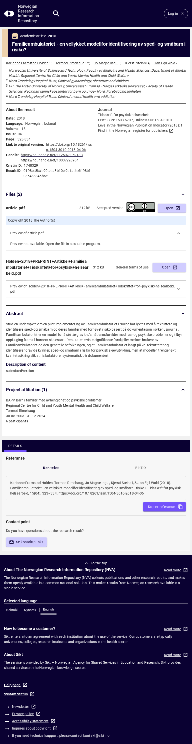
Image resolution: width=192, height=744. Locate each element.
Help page (12, 685)
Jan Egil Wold (165, 63)
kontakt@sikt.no (96, 736)
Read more (172, 570)
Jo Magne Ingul (106, 63)
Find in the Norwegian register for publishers (133, 130)
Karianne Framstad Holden (27, 63)
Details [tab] (15, 446)
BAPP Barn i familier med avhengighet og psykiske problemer (54, 400)
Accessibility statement (30, 721)
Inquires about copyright (31, 728)
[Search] (56, 13)
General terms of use (132, 267)
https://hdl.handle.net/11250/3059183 (52, 155)
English (48, 609)
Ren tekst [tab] (51, 468)
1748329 (31, 165)
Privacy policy (23, 714)
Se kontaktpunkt (29, 542)
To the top (99, 563)
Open (168, 208)
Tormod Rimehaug (70, 63)
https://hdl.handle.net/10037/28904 (49, 160)
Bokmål (12, 610)
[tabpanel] (96, 488)
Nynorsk (30, 610)
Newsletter (20, 707)
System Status (16, 694)
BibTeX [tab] (140, 468)
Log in (173, 13)
